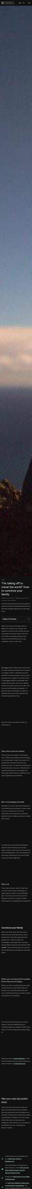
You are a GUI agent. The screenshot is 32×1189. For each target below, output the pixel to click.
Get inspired (4, 600)
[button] (29, 3)
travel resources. (20, 1064)
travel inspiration (19, 1058)
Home (3, 580)
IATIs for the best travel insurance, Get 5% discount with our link (17, 1170)
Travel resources (12, 600)
